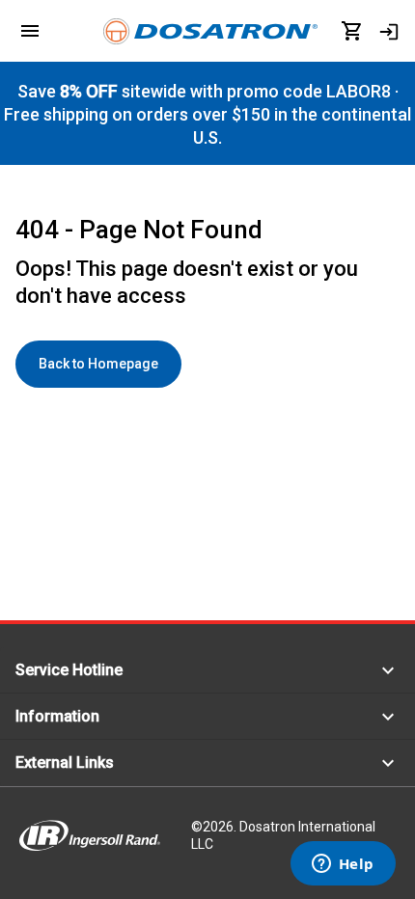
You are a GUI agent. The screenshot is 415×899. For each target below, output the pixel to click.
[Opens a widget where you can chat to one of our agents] (343, 865)
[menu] (29, 30)
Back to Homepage (98, 363)
